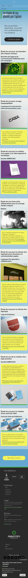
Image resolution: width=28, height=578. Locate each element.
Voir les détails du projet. (10, 192)
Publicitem (4, 8)
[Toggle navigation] (14, 2)
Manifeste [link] (3, 5)
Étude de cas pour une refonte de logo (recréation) (13, 347)
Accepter (22, 575)
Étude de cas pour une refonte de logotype (12, 299)
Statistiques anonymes (9, 568)
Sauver (4, 575)
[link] (5, 557)
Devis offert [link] (9, 5)
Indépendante (8, 491)
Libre (6, 487)
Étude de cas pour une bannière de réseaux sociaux (12, 91)
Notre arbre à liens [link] (7, 523)
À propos (7, 544)
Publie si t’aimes (8, 548)
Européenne (7, 494)
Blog (6, 546)
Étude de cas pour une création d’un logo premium (12, 381)
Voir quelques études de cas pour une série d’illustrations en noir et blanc (13, 240)
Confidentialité (23, 559)
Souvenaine (7, 489)
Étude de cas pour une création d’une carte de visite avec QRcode (13, 442)
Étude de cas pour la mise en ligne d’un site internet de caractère (13, 141)
